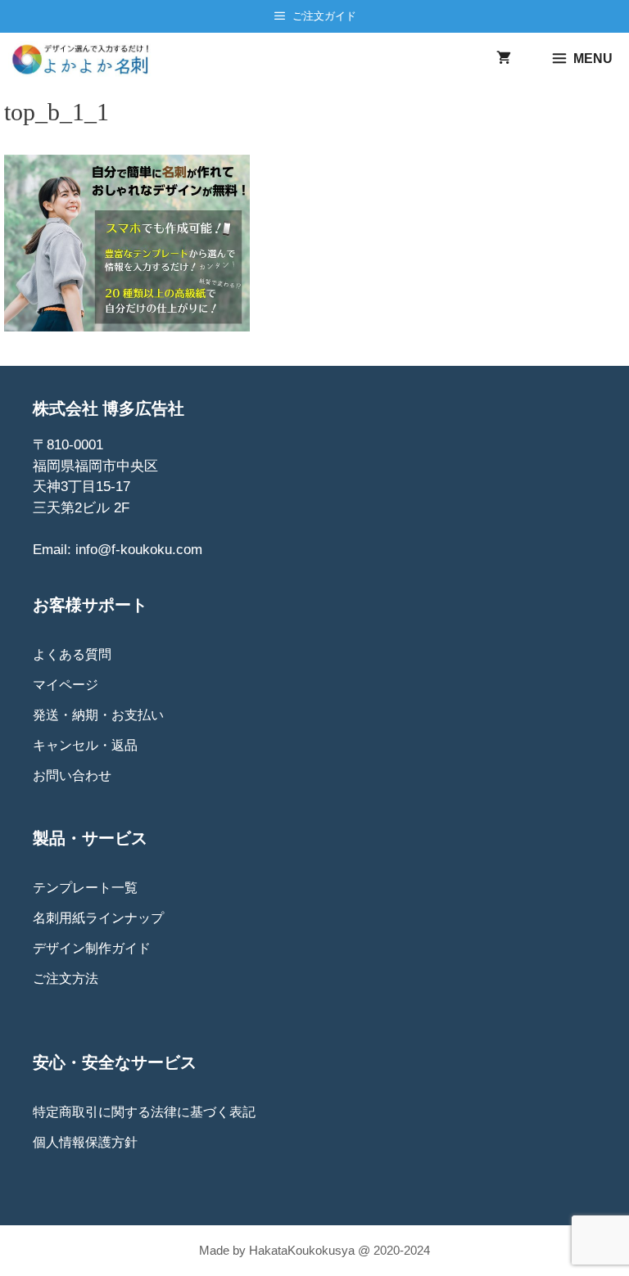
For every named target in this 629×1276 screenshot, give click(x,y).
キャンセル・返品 (85, 745)
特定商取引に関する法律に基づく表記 (144, 1112)
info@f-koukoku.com (138, 549)
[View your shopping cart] (504, 59)
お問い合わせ (72, 775)
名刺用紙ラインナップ (98, 918)
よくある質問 (72, 654)
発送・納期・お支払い (98, 715)
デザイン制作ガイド (92, 948)
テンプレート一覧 (85, 888)
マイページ (65, 685)
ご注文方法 (65, 978)
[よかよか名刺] (86, 59)
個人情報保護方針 (85, 1142)
